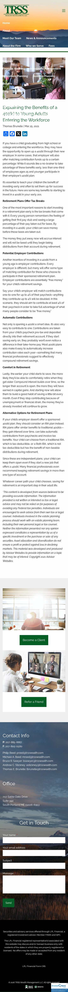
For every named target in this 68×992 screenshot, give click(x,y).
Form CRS (41, 966)
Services (8, 61)
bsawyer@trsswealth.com (38, 760)
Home (6, 23)
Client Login (45, 114)
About (6, 30)
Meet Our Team (12, 38)
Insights (7, 83)
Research (19, 91)
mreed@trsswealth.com (36, 756)
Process (7, 53)
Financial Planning (14, 68)
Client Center (11, 106)
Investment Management (45, 68)
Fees (52, 45)
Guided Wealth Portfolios (18, 114)
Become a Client (34, 640)
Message (20, 873)
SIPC (58, 935)
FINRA (48, 935)
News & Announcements (41, 38)
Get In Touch (10, 129)
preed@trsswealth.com (30, 752)
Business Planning (44, 76)
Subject (19, 860)
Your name (21, 835)
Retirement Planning (15, 76)
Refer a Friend (31, 129)
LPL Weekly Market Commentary (23, 98)
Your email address (26, 847)
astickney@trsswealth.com (41, 765)
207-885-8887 (14, 742)
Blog (5, 91)
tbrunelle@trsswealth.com (42, 769)
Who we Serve (35, 45)
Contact (7, 121)
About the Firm (12, 45)
